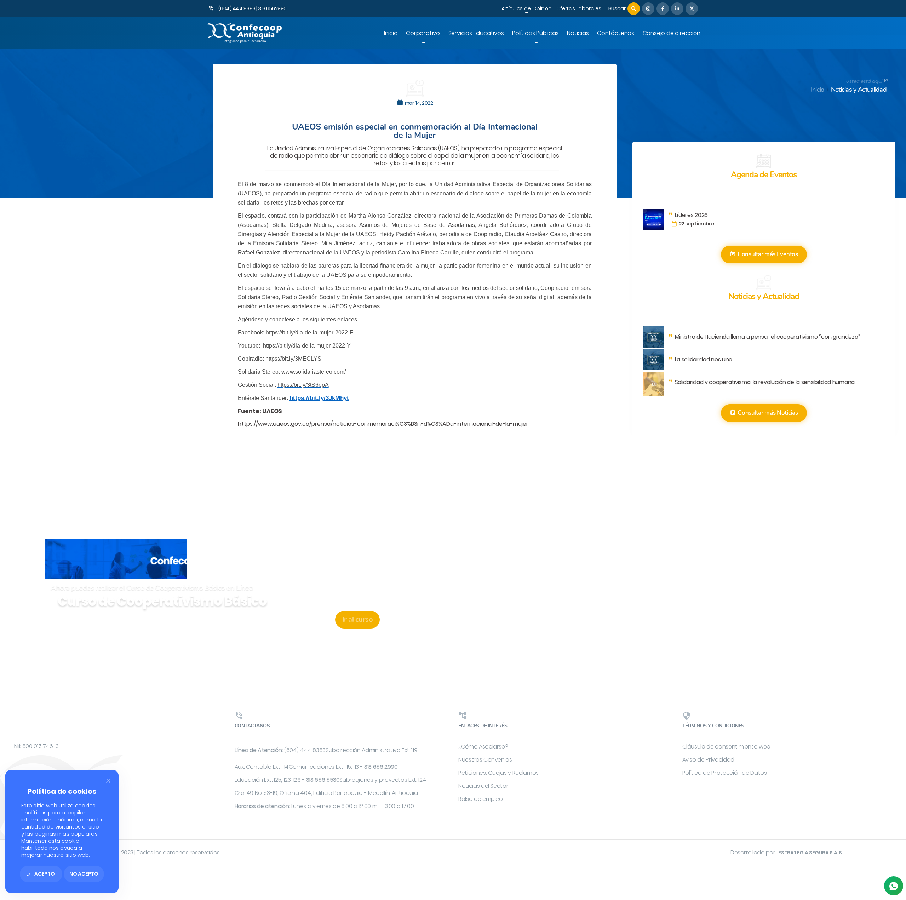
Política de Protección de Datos (724, 773)
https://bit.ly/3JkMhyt (319, 398)
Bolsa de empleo (480, 799)
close (108, 780)
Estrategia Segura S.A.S (810, 852)
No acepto (83, 873)
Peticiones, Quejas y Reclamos (498, 773)
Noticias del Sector (483, 786)
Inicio (817, 90)
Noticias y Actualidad (859, 90)
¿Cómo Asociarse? (483, 747)
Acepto (40, 873)
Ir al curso (357, 619)
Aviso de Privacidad (708, 760)
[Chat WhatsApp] (893, 885)
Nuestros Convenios (485, 760)
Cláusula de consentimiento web (726, 747)
